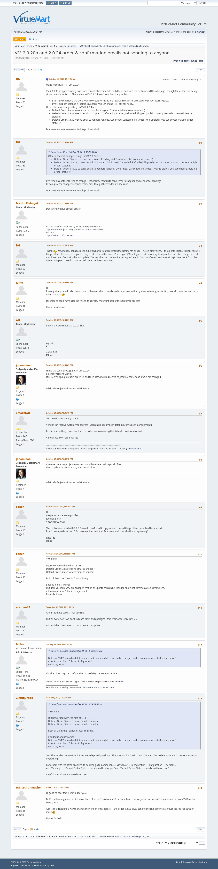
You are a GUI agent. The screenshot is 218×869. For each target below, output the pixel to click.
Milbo (20, 644)
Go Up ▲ (203, 862)
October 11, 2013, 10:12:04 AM (62, 79)
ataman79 (23, 607)
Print (200, 69)
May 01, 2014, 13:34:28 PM (57, 787)
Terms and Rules (190, 862)
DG (18, 79)
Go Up (17, 829)
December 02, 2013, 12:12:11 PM (60, 607)
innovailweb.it (134, 448)
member (201, 31)
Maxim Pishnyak (27, 203)
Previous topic (181, 60)
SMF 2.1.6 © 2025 (18, 862)
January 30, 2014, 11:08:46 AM (59, 644)
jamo (19, 282)
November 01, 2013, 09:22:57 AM (60, 553)
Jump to (159, 842)
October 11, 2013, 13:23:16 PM (59, 245)
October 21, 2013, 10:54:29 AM (59, 320)
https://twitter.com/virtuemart (60, 235)
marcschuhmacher (29, 787)
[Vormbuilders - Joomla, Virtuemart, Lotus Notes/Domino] (17, 725)
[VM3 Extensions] (17, 683)
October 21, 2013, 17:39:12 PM (59, 459)
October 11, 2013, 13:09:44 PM (59, 203)
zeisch (20, 507)
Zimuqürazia (24, 698)
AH (18, 320)
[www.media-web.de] (17, 398)
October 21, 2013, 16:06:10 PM (59, 413)
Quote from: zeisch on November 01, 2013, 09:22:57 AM (76, 650)
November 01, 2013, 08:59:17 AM (60, 506)
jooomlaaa (23, 365)
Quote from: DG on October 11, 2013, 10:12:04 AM (74, 152)
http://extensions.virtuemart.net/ (98, 687)
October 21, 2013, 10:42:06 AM (59, 282)
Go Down (19, 69)
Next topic (197, 60)
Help (178, 862)
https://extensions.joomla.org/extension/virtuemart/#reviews (74, 229)
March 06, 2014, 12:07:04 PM (58, 697)
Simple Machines (34, 862)
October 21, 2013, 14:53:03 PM (59, 365)
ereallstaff (23, 413)
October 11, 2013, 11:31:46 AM (59, 142)
